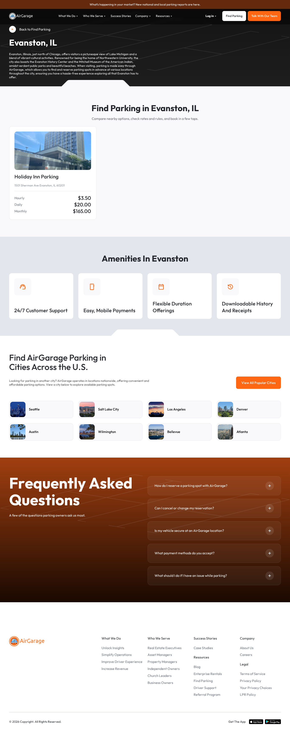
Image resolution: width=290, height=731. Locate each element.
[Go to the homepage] (26, 641)
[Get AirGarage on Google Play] (273, 721)
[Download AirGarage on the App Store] (256, 721)
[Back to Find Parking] (12, 29)
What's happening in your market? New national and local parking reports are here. (145, 4)
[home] (21, 16)
